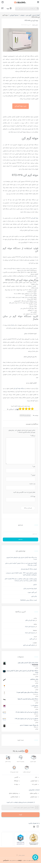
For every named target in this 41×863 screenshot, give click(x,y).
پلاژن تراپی (34, 596)
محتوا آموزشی (14, 15)
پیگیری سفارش (33, 793)
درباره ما (16, 784)
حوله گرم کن (34, 218)
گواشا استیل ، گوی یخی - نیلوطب (30, 15)
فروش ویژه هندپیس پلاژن (30, 588)
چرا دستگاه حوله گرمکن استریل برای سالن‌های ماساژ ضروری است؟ (22, 558)
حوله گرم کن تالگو (30, 620)
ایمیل (33, 475)
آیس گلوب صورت (32, 592)
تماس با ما (34, 784)
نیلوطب (19, 860)
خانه (36, 777)
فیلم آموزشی (34, 781)
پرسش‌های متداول (13, 793)
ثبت (20, 814)
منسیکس (6, 860)
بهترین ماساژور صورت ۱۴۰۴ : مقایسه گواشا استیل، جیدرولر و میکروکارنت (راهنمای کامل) (21, 574)
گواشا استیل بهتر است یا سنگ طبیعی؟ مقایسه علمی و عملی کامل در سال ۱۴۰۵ (21, 564)
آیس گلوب (32, 639)
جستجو (20, 539)
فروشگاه (16, 781)
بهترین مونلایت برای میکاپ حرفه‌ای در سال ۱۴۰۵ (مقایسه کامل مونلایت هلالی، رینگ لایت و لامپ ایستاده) (21, 580)
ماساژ (12, 325)
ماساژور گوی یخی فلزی (29, 645)
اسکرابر (35, 584)
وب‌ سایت (32, 484)
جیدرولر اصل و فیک (30, 626)
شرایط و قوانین (14, 797)
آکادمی (16, 777)
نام (33, 466)
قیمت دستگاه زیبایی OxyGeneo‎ (28, 600)
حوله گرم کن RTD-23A (25, 415)
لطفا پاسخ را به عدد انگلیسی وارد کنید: (24, 492)
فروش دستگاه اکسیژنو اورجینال (29, 569)
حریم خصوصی (33, 797)
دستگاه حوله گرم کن (19, 388)
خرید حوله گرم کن (20, 106)
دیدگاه (32, 436)
